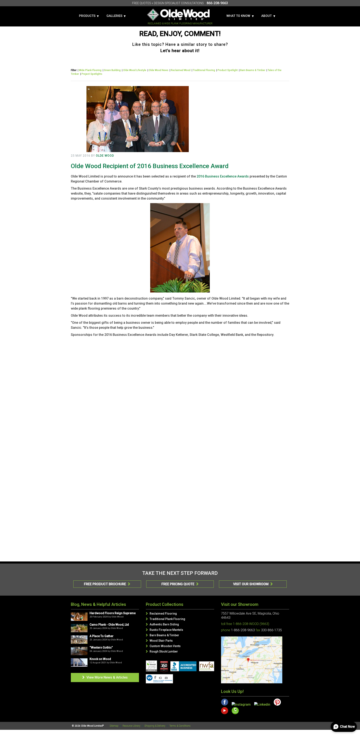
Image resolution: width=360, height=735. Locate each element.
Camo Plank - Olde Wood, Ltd (109, 624)
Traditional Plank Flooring (165, 619)
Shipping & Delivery (154, 725)
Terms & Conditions (180, 725)
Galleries (114, 16)
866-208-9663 (217, 3)
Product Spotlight (228, 70)
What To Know (238, 16)
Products (87, 16)
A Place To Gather (102, 636)
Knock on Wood (100, 659)
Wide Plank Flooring (90, 70)
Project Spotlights (91, 73)
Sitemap (114, 725)
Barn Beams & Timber (252, 70)
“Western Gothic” (101, 647)
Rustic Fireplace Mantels (164, 629)
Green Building (112, 70)
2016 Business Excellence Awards (223, 176)
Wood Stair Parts (159, 640)
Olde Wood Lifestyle (134, 70)
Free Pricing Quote (180, 584)
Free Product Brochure (107, 584)
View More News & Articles (105, 677)
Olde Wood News (158, 70)
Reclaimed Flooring (161, 613)
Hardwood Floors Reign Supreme (113, 613)
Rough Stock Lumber (162, 651)
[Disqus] (180, 391)
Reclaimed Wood (180, 70)
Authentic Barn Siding (162, 624)
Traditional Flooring (204, 70)
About (266, 16)
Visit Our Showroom (253, 584)
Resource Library (131, 725)
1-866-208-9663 (243, 630)
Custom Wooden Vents (163, 646)
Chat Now (347, 727)
